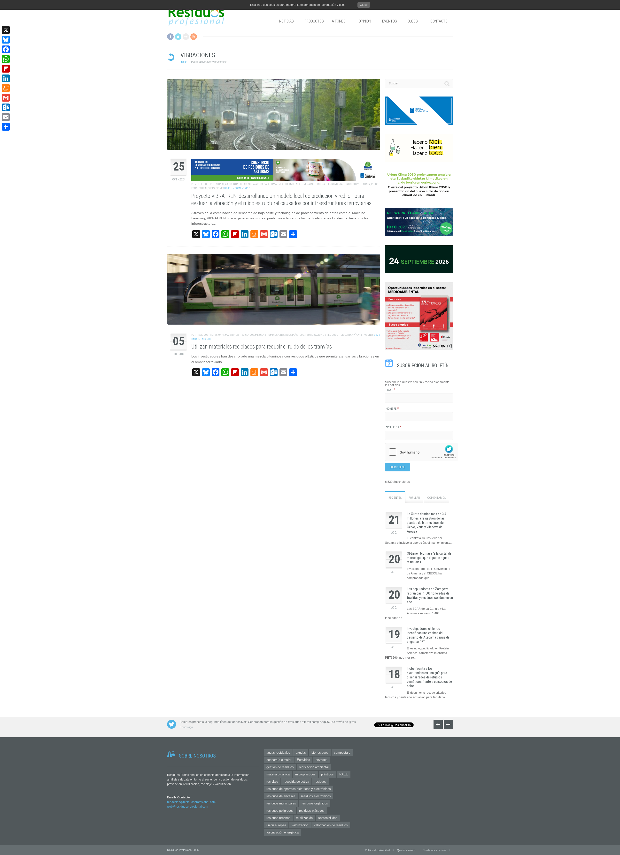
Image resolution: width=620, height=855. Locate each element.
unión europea (276, 825)
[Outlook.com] (6, 107)
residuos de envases (280, 796)
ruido (342, 334)
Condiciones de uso (434, 850)
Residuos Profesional (211, 184)
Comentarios (436, 497)
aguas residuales (278, 752)
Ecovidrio (303, 760)
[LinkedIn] (6, 78)
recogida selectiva (296, 781)
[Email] (6, 117)
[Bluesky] (6, 40)
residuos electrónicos (316, 796)
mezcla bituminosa (267, 334)
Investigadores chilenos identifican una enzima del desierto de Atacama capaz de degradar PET (428, 635)
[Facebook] (6, 49)
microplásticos (305, 774)
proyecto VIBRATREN (357, 184)
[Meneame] (6, 88)
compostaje (342, 752)
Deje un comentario (237, 188)
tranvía (352, 334)
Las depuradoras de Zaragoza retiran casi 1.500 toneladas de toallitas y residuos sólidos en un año (430, 595)
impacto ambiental (290, 184)
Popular (414, 497)
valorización (300, 825)
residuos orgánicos (315, 803)
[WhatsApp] (6, 59)
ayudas (301, 752)
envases (321, 760)
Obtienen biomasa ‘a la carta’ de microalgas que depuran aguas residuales (429, 557)
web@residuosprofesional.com (187, 806)
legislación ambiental (314, 767)
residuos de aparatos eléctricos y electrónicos (298, 789)
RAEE (343, 774)
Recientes (395, 497)
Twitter (178, 36)
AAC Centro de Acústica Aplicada (246, 184)
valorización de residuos (331, 825)
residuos (320, 781)
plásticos (327, 774)
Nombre (392, 408)
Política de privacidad (377, 850)
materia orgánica (278, 774)
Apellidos (393, 427)
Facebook (170, 36)
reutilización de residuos (321, 334)
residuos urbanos (278, 818)
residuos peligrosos (280, 810)
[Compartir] (6, 127)
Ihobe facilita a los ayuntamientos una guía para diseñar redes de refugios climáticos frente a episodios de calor (429, 677)
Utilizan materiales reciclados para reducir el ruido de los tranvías (261, 346)
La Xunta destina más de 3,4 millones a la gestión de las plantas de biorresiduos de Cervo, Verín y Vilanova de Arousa (426, 523)
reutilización (304, 818)
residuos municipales (281, 803)
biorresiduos (319, 752)
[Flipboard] (6, 69)
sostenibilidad (327, 818)
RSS (193, 36)
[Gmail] (6, 98)
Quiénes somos (406, 850)
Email (390, 390)
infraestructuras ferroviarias (323, 184)
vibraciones (216, 188)
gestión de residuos (280, 767)
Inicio (183, 61)
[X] (6, 30)
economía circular (278, 760)
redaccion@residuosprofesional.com (191, 802)
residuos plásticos (292, 334)
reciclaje (272, 781)
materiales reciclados (239, 334)
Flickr (186, 36)
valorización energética (282, 832)
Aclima (272, 184)
